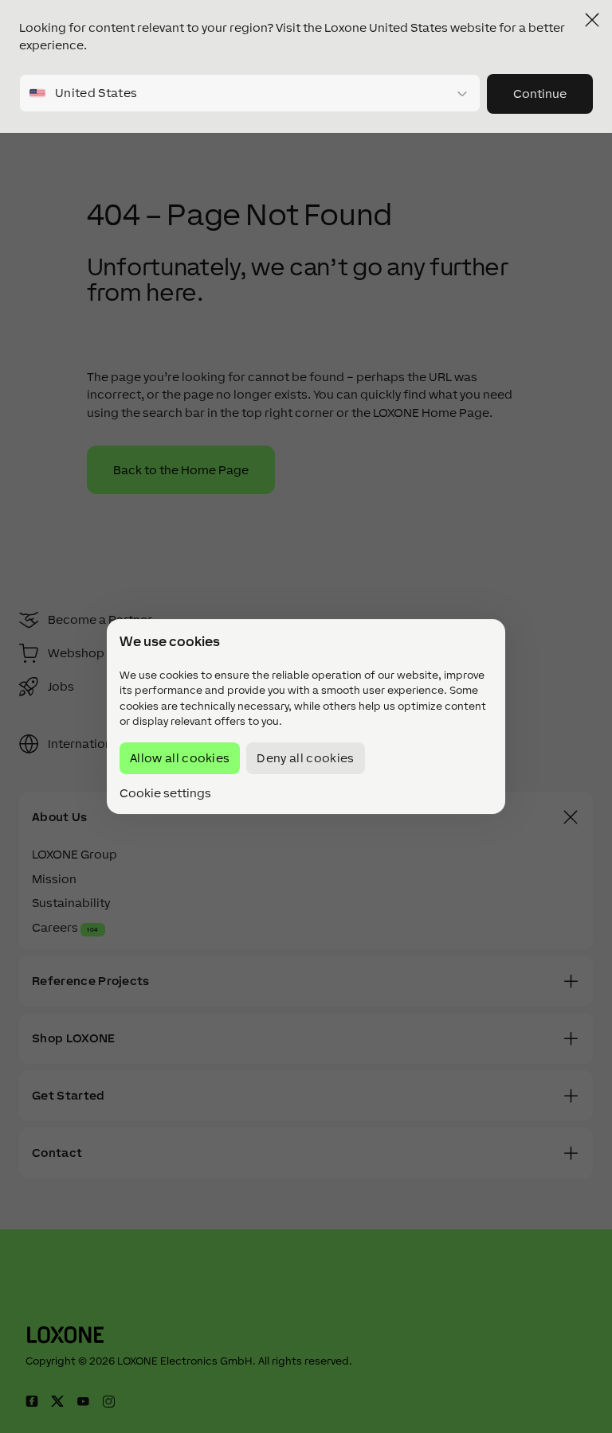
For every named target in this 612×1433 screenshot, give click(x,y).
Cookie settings (165, 793)
